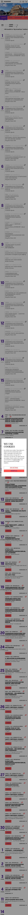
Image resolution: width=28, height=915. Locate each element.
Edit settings (14, 467)
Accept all (14, 471)
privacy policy (16, 459)
